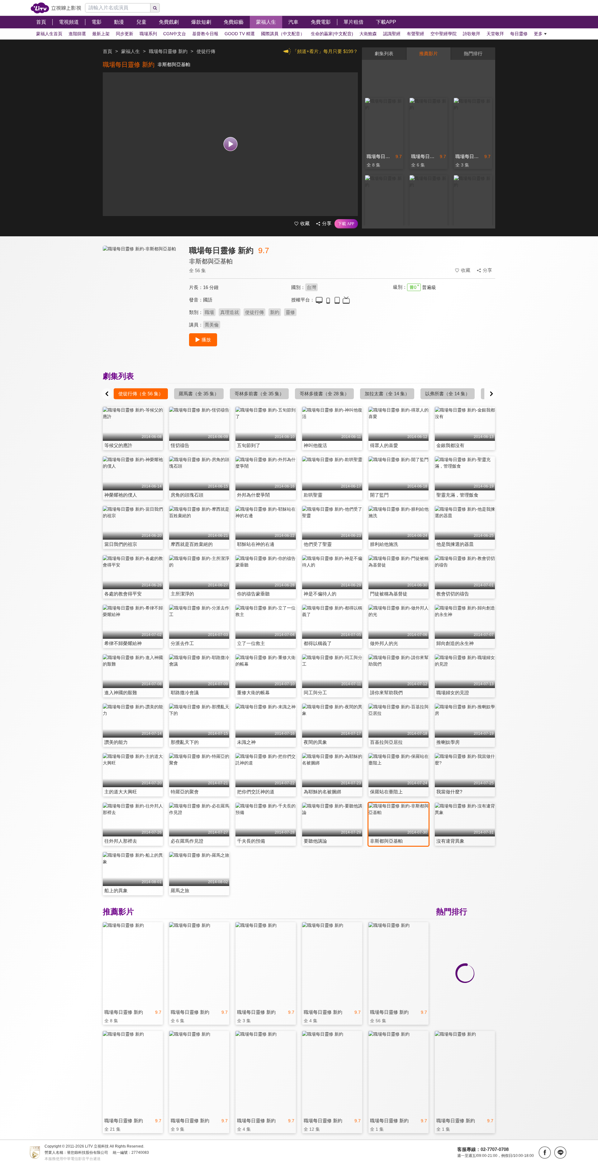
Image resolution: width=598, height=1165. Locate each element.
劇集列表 (384, 53)
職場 (209, 312)
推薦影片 (428, 53)
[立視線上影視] (56, 7)
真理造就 (229, 312)
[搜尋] (155, 7)
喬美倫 (212, 324)
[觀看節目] (230, 144)
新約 (274, 312)
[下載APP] (346, 224)
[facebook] (545, 1152)
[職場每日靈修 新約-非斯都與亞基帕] (142, 301)
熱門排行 (473, 53)
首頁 (107, 51)
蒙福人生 (130, 51)
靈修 (290, 312)
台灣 (311, 287)
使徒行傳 (254, 312)
